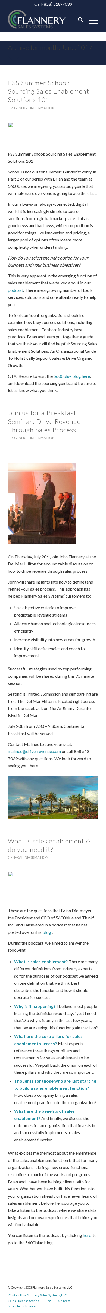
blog (46, 932)
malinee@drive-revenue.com (34, 751)
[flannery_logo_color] (44, 20)
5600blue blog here (72, 376)
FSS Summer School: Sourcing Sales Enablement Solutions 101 (48, 91)
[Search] (78, 20)
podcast (15, 290)
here (87, 1235)
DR (10, 108)
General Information (34, 108)
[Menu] (90, 20)
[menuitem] (78, 20)
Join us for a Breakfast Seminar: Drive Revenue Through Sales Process (44, 421)
